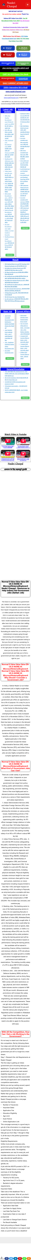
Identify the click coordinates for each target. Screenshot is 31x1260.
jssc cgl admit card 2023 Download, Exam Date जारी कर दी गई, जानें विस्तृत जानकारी (24, 179)
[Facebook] (6, 1258)
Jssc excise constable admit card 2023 (15, 69)
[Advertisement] (15, 416)
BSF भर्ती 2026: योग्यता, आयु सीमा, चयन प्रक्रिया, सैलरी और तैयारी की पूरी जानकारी (9, 134)
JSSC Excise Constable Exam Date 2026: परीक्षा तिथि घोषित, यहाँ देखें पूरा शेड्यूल (24, 154)
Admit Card (23, 109)
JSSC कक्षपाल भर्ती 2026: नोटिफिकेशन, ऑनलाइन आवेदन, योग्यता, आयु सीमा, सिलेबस (9, 188)
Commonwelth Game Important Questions (23, 79)
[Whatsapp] (24, 1258)
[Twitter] (11, 1258)
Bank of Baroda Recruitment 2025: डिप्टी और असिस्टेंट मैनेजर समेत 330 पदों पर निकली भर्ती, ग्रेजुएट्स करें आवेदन (9, 216)
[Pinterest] (20, 1258)
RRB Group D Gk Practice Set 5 (7, 79)
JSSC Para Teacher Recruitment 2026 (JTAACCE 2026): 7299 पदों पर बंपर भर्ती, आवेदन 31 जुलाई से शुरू (9, 122)
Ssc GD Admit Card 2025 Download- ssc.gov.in (25, 171)
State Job (7, 311)
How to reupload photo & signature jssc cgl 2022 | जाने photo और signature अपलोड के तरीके (7, 446)
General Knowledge (15, 369)
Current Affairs (23, 311)
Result (15, 260)
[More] (29, 1258)
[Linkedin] (15, 1258)
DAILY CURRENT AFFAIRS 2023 (15, 83)
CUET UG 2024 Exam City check (15, 74)
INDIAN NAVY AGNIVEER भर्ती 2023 (7, 63)
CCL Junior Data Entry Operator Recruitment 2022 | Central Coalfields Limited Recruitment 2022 (23, 446)
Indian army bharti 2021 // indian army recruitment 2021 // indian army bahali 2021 (23, 459)
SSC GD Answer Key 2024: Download (23, 63)
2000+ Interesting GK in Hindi (15, 88)
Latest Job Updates (8, 110)
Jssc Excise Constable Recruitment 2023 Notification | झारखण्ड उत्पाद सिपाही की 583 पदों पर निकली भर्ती (9, 322)
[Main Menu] (27, 4)
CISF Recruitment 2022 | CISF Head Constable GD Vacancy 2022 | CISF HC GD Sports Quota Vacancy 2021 (7, 459)
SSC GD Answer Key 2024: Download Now (15, 297)
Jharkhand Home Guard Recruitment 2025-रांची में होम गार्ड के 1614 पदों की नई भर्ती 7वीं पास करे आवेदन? (9, 243)
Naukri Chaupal (15, 463)
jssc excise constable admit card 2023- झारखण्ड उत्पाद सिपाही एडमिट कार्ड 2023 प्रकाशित (24, 202)
